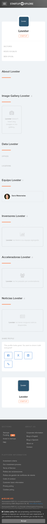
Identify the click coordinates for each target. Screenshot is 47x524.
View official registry (36, 503)
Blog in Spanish (32, 440)
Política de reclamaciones (12, 472)
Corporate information (35, 433)
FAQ (4, 442)
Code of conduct (9, 479)
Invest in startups (9, 439)
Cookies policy (8, 490)
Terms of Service (9, 468)
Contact (29, 447)
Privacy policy (8, 486)
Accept (23, 521)
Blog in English (32, 436)
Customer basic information (13, 482)
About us (30, 443)
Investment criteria (10, 461)
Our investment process (12, 464)
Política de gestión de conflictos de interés (19, 475)
